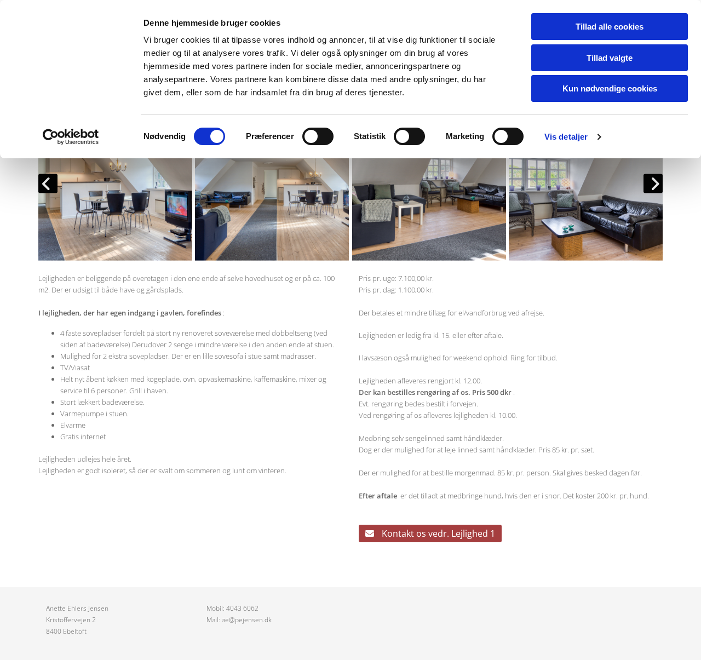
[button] (430, 533)
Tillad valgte (610, 57)
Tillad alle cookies (609, 26)
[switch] (318, 136)
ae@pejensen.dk (247, 619)
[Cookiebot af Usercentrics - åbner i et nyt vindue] (71, 137)
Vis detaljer (566, 136)
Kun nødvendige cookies (609, 88)
